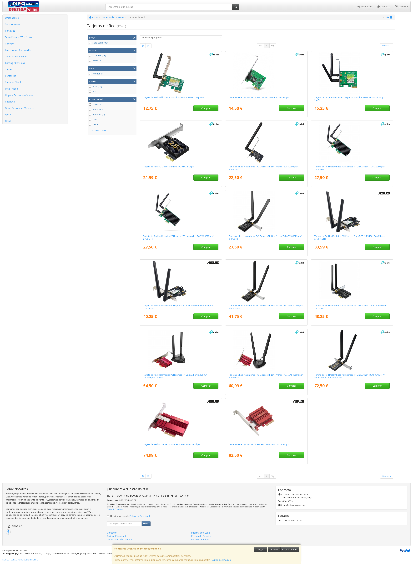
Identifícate (366, 6)
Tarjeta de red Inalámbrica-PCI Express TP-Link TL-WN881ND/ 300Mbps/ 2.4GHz (349, 99)
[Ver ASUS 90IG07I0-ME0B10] (352, 211)
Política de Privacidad (115, 509)
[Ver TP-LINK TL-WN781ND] (181, 73)
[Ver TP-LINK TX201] (181, 142)
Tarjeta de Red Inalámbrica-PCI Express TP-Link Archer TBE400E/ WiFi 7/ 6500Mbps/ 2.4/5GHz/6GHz (349, 376)
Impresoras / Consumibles (18, 50)
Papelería (10, 101)
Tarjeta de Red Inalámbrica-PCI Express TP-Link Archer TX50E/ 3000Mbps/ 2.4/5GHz (350, 307)
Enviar (146, 523)
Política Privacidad (116, 536)
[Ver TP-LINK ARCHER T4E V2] (181, 211)
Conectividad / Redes (16, 56)
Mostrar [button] (386, 45)
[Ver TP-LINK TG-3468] (266, 73)
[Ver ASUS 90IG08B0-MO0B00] (266, 420)
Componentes (12, 24)
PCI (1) (95, 91)
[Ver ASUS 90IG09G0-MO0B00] (181, 281)
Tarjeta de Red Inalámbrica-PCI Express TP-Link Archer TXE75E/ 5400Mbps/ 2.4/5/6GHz (266, 376)
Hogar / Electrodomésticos (19, 95)
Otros (8, 120)
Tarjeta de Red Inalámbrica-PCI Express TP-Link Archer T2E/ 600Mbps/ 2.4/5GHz (263, 168)
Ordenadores (12, 17)
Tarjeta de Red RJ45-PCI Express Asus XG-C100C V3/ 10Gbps (259, 444)
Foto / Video (11, 88)
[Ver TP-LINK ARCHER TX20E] (266, 211)
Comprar (206, 108)
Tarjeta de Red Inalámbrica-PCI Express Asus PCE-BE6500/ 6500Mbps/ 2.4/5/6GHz (178, 307)
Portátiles (10, 30)
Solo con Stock (100, 42)
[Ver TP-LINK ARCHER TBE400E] (352, 350)
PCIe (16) (97, 86)
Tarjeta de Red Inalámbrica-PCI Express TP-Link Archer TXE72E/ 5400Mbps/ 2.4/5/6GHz (266, 307)
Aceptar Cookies (289, 549)
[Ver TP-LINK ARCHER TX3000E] (181, 350)
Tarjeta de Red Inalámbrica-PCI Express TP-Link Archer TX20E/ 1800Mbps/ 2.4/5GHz (265, 237)
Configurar (260, 549)
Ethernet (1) (98, 114)
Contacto (385, 6)
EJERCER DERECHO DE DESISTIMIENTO (20, 559)
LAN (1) (96, 119)
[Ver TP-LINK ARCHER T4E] (352, 142)
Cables (8, 69)
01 (267, 45)
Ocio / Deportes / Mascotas (19, 108)
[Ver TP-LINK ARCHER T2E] (266, 142)
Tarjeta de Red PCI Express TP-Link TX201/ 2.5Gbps (168, 166)
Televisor (10, 43)
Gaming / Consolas (15, 62)
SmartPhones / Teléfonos (18, 37)
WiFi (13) (96, 104)
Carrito (402, 6)
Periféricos (10, 75)
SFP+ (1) (96, 124)
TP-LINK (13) (99, 55)
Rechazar (274, 549)
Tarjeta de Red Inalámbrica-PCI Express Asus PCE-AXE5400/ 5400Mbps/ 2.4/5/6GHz (349, 237)
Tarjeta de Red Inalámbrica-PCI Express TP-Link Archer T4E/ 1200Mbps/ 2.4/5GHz (349, 168)
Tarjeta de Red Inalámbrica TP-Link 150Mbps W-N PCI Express (173, 97)
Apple (8, 114)
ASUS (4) (96, 60)
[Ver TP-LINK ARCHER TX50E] (352, 281)
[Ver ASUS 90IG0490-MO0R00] (181, 420)
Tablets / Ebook (13, 82)
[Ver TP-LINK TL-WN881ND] (352, 73)
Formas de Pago (200, 539)
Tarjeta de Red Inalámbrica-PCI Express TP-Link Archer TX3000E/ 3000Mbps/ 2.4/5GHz (175, 376)
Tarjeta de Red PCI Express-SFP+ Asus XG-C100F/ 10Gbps (171, 444)
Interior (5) (97, 73)
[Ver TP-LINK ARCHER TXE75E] (266, 350)
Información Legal (200, 532)
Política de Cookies (221, 559)
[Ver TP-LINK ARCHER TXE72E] (266, 281)
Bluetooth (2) (99, 109)
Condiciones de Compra (119, 539)
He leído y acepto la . (130, 516)
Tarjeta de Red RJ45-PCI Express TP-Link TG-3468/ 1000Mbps (259, 97)
